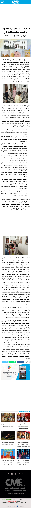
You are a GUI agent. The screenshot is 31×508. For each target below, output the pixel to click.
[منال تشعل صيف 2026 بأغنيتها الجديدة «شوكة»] (8, 435)
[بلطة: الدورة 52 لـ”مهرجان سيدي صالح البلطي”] (8, 417)
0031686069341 (7, 500)
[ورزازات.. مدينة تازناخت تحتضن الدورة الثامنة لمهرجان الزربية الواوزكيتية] (8, 454)
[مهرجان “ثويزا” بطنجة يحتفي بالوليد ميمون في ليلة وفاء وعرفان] (23, 454)
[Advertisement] (15, 15)
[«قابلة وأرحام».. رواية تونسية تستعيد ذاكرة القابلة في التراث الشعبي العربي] (23, 435)
